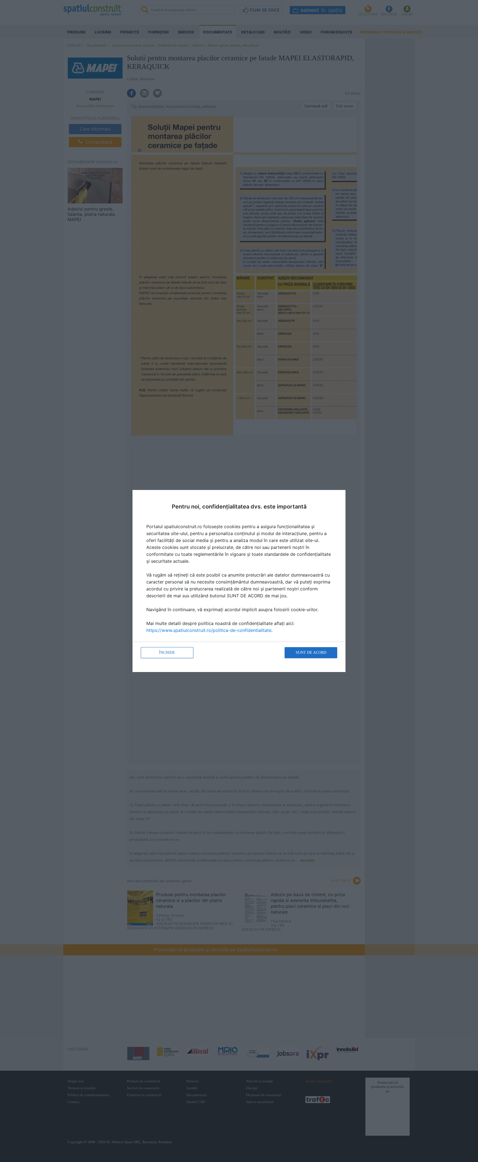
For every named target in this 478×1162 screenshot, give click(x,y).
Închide (167, 652)
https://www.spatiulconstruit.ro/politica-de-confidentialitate (208, 630)
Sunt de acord (311, 652)
